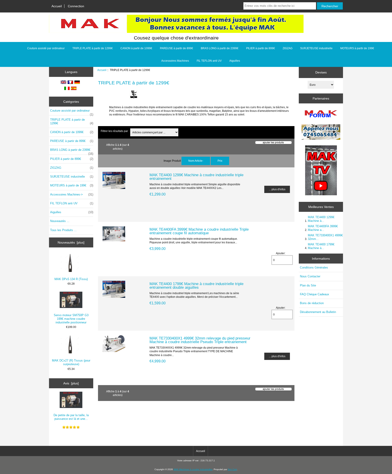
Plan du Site (308, 285)
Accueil (56, 6)
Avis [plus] (71, 383)
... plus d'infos (277, 189)
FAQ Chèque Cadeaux (314, 294)
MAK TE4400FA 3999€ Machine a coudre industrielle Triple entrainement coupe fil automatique (199, 231)
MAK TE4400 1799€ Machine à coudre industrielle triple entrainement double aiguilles (196, 285)
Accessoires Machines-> (71, 194)
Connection (76, 6)
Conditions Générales (314, 267)
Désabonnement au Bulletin (318, 312)
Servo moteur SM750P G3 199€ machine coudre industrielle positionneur (71, 318)
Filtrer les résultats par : (115, 130)
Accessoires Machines (175, 60)
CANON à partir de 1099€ (136, 48)
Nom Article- (195, 160)
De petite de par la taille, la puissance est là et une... (71, 416)
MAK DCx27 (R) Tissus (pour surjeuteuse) (71, 362)
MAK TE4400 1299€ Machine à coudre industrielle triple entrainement (196, 177)
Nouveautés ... (59, 221)
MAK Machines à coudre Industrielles (193, 469)
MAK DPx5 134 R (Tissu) (71, 279)
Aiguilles (234, 60)
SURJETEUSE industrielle (316, 48)
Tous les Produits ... (63, 230)
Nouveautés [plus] (71, 242)
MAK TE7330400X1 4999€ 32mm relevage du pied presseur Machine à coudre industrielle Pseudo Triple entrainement (199, 340)
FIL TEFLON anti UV (209, 60)
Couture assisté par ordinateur (46, 48)
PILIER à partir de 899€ (260, 48)
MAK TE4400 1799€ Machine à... (321, 246)
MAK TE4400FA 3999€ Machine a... (323, 228)
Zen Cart (232, 469)
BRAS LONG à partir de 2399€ (219, 48)
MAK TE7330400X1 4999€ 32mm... (325, 237)
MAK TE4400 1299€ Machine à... (321, 218)
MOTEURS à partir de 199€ (357, 48)
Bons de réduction (312, 303)
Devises (321, 72)
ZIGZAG (287, 48)
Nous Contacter (310, 276)
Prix (220, 160)
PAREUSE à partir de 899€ (176, 48)
